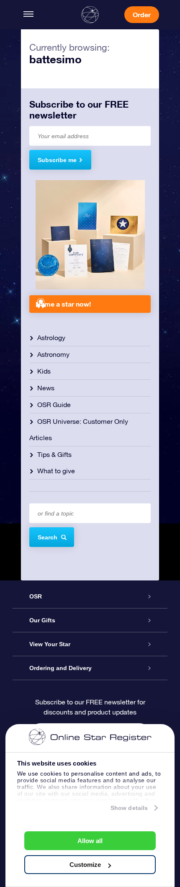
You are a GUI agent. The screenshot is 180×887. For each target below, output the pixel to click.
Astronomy (53, 354)
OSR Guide (54, 404)
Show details (129, 807)
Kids (44, 371)
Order (142, 14)
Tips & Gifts (54, 454)
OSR (35, 596)
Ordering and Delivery (60, 668)
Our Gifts (42, 620)
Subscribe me (57, 160)
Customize (85, 864)
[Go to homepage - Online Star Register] (90, 14)
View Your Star (49, 644)
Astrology (51, 337)
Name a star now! (63, 304)
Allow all (90, 840)
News (45, 388)
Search (47, 537)
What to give (56, 470)
